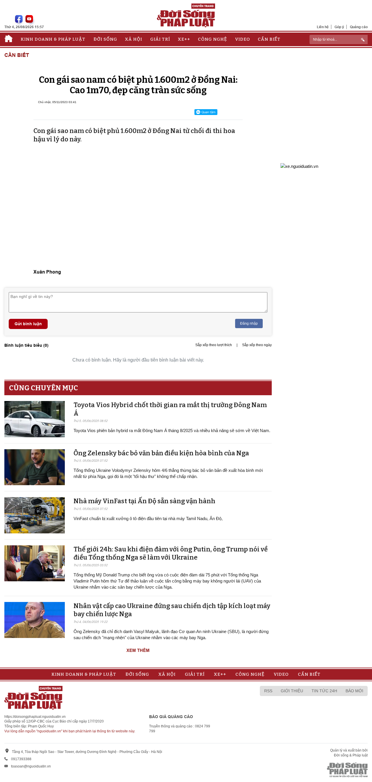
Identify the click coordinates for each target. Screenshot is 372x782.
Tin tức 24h (324, 690)
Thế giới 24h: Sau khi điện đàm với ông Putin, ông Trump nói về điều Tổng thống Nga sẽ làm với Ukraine (171, 553)
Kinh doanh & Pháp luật (53, 39)
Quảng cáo (359, 27)
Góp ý (339, 27)
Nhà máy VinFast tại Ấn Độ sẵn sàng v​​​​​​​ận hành (144, 501)
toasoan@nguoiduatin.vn (31, 766)
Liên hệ (323, 27)
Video (242, 39)
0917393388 (21, 759)
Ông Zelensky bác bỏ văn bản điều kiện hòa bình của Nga (161, 453)
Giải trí (160, 39)
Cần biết (269, 39)
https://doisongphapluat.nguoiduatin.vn (35, 717)
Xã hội (133, 39)
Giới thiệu (292, 690)
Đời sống (105, 39)
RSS (268, 690)
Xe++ (184, 39)
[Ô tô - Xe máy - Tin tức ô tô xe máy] (299, 165)
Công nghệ (212, 39)
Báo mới (354, 690)
